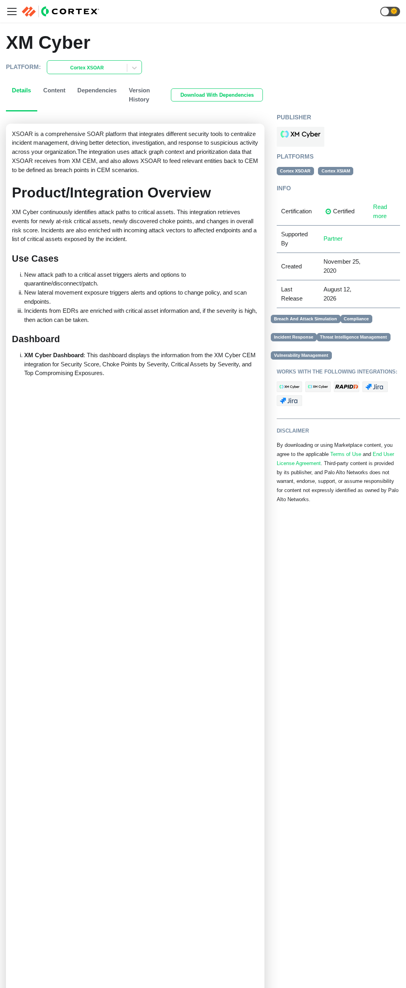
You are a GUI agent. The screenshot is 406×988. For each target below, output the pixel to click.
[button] (390, 11)
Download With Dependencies (217, 95)
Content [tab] (54, 90)
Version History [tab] (139, 95)
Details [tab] (21, 90)
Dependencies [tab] (97, 90)
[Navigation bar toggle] (12, 11)
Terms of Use (345, 454)
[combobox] (52, 68)
